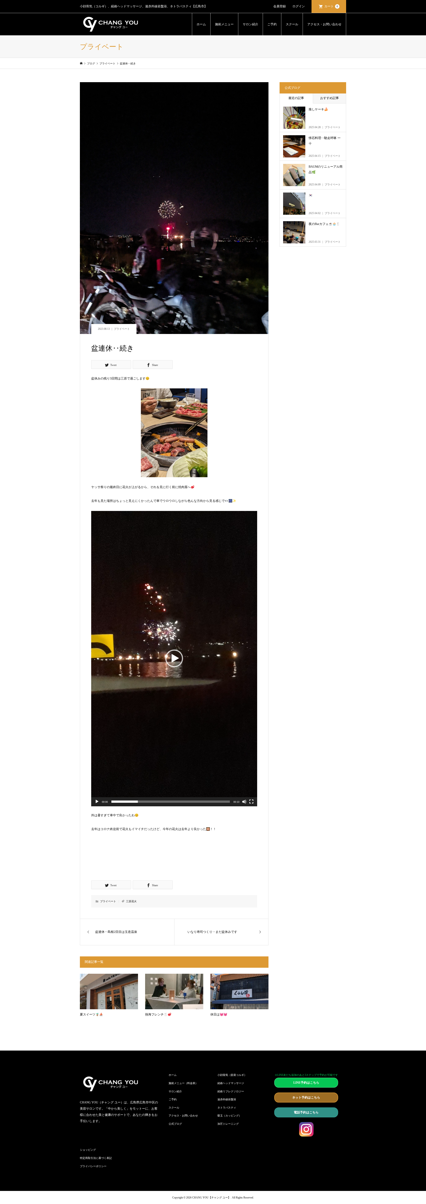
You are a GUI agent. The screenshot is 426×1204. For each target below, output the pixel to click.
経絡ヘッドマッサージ (230, 1083)
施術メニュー (224, 24)
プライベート (122, 328)
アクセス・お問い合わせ (324, 24)
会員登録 (279, 6)
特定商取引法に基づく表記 (96, 1158)
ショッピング (88, 1149)
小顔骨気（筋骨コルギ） (232, 1075)
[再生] (97, 801)
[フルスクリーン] (251, 801)
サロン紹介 (250, 24)
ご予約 (272, 24)
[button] (174, 658)
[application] (174, 658)
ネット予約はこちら (306, 1097)
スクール (292, 24)
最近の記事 (296, 98)
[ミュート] (244, 801)
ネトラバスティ (226, 1107)
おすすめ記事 (329, 98)
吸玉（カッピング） (229, 1115)
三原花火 (131, 901)
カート (331, 6)
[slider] (170, 802)
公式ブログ (175, 1123)
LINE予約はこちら (306, 1082)
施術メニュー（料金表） (183, 1083)
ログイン (298, 6)
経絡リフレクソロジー (230, 1091)
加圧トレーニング (228, 1123)
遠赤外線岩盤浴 (226, 1099)
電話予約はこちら (306, 1112)
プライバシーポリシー (93, 1166)
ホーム (201, 24)
